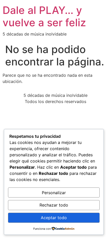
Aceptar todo (54, 217)
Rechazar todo (53, 205)
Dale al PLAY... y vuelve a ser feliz (44, 16)
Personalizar (54, 192)
